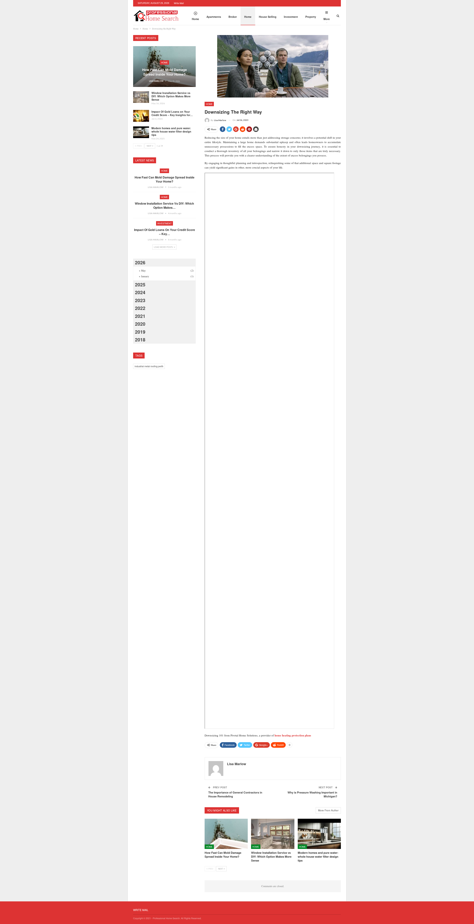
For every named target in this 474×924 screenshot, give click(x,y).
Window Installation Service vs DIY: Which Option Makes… (164, 205)
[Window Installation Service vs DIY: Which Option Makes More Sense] (272, 834)
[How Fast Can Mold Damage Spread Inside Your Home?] (226, 834)
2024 (140, 292)
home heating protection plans (293, 735)
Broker (232, 17)
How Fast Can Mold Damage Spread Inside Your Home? (164, 72)
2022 (140, 308)
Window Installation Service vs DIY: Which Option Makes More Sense (171, 96)
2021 (140, 316)
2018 (140, 339)
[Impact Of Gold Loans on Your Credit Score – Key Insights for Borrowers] (141, 116)
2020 (140, 323)
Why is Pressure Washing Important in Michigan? (312, 794)
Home (195, 19)
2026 (140, 262)
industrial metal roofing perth (149, 366)
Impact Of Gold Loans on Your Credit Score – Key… (164, 232)
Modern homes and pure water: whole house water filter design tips (171, 131)
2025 (140, 284)
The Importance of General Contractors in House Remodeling (235, 794)
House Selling (267, 17)
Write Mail (179, 3)
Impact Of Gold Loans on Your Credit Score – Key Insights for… (172, 113)
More (326, 19)
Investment (291, 17)
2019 (140, 331)
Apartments (213, 17)
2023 (140, 300)
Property (310, 17)
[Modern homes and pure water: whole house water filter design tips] (319, 834)
